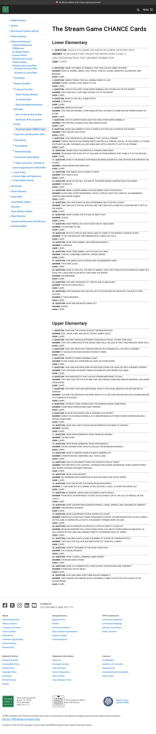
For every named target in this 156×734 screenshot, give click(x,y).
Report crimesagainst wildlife (122, 701)
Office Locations (9, 623)
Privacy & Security (10, 660)
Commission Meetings (112, 623)
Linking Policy (8, 668)
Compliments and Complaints (115, 672)
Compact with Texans (11, 627)
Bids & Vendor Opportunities (64, 631)
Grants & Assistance (61, 627)
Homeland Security (60, 664)
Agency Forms (58, 619)
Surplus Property (59, 635)
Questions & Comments (112, 664)
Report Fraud (108, 676)
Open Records (108, 668)
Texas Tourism (58, 676)
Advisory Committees (111, 627)
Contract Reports (59, 639)
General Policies (9, 643)
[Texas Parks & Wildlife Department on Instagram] (19, 605)
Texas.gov (56, 660)
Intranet (5, 684)
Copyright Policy (9, 672)
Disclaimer (7, 676)
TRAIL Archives (59, 668)
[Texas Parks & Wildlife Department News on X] (12, 605)
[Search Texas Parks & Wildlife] (138, 10)
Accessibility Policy (10, 664)
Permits (55, 623)
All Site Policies (9, 680)
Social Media (108, 660)
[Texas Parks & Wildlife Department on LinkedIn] (27, 605)
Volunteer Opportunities (12, 639)
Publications (7, 635)
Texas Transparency (61, 672)
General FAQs (8, 647)
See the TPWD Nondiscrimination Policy (21, 719)
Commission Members (112, 619)
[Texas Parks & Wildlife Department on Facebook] (5, 605)
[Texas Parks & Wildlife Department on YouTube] (34, 605)
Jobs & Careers (9, 631)
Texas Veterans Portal (61, 680)
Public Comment (109, 631)
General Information (11, 619)
